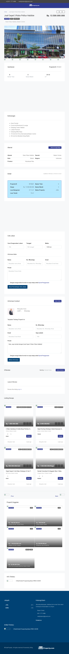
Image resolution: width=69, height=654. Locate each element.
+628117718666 (21, 311)
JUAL (12, 18)
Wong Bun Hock (11, 441)
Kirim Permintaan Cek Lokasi (17, 287)
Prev (12, 496)
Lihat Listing (58, 301)
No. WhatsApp (30, 260)
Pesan (9, 267)
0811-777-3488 (41, 613)
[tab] (54, 32)
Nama (9, 260)
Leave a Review (60, 370)
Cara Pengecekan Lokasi (15, 243)
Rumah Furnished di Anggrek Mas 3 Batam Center (52, 471)
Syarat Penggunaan (43, 282)
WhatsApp (27, 311)
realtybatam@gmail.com (43, 616)
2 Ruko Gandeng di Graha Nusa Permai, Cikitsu (19, 429)
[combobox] (16, 247)
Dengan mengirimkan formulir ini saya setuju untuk (29, 282)
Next (56, 496)
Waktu (47, 243)
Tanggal (28, 243)
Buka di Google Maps (55, 147)
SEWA (7, 608)
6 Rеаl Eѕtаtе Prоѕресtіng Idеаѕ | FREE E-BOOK (28, 581)
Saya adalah (39, 333)
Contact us (39, 620)
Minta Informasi (13, 360)
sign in (20, 389)
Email (46, 260)
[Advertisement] (34, 96)
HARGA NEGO (16, 18)
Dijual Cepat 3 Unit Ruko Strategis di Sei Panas (19, 471)
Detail (29, 436)
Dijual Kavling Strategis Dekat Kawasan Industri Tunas (53, 429)
